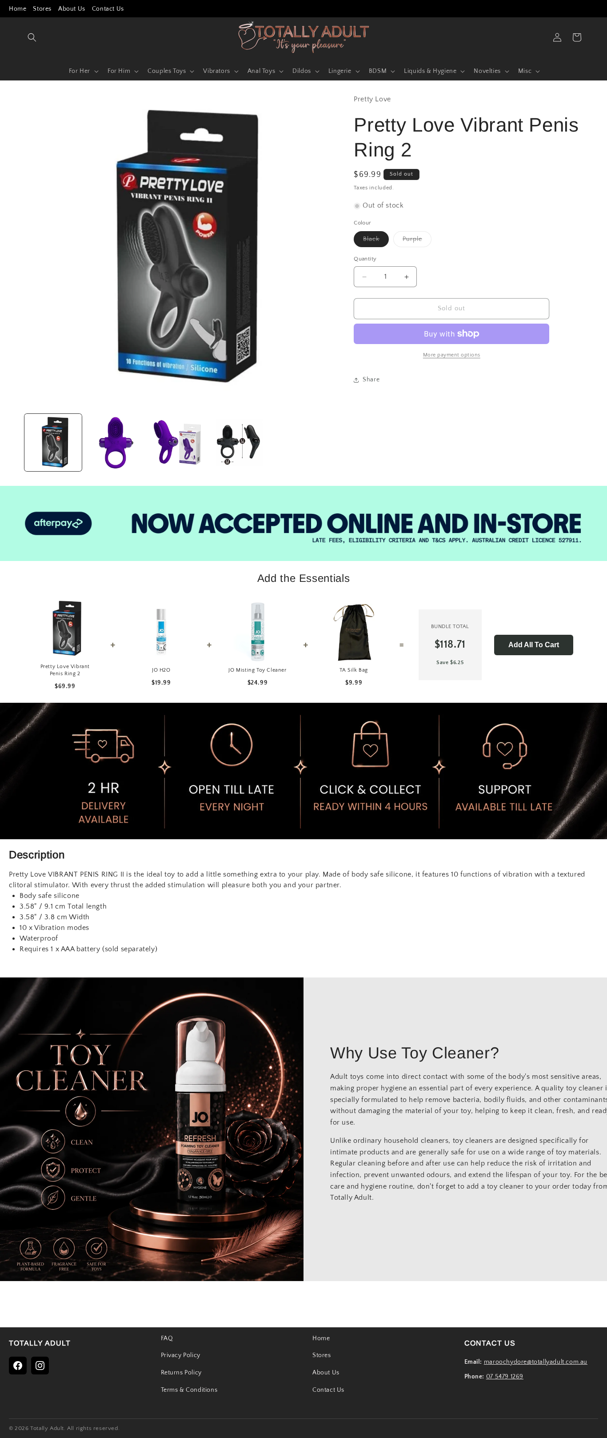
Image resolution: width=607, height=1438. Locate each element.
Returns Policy (181, 1372)
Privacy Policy (180, 1355)
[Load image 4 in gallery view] (239, 442)
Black (376, 242)
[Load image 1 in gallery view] (53, 442)
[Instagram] (40, 1365)
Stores (42, 8)
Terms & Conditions (189, 1390)
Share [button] (371, 380)
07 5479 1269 (504, 1376)
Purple (417, 242)
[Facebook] (18, 1365)
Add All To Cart (533, 645)
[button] (32, 37)
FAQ (167, 1338)
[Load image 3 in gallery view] (177, 442)
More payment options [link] (451, 355)
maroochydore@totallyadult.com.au (535, 1362)
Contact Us (108, 8)
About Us (71, 8)
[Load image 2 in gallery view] (115, 442)
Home (17, 8)
